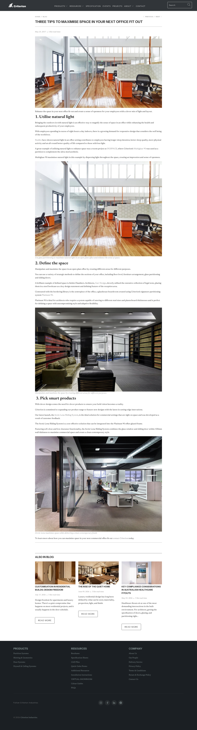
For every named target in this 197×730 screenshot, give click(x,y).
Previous (149, 17)
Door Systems (19, 662)
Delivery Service (135, 662)
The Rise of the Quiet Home (94, 586)
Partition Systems (21, 653)
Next (158, 17)
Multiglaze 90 (140, 149)
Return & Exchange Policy (140, 675)
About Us (133, 653)
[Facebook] (107, 702)
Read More (44, 620)
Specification (93, 6)
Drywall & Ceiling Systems (24, 666)
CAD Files (75, 662)
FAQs (73, 688)
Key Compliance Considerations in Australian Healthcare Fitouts (141, 589)
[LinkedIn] (114, 702)
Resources (76, 6)
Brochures (75, 653)
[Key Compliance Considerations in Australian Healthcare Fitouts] (142, 572)
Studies (38, 140)
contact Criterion (120, 538)
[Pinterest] (120, 702)
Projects (117, 6)
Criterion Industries (28, 717)
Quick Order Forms (79, 666)
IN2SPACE (112, 149)
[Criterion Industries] (17, 4)
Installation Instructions (81, 675)
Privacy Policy (135, 666)
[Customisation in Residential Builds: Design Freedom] (55, 572)
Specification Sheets (79, 658)
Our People (133, 658)
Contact (140, 6)
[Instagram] (100, 702)
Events (107, 6)
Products (59, 6)
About (128, 6)
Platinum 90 (47, 295)
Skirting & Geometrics (22, 658)
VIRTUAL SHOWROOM (81, 679)
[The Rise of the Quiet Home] (98, 572)
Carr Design (100, 283)
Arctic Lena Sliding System (66, 415)
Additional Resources (80, 671)
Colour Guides (77, 684)
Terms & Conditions (137, 671)
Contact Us (133, 679)
